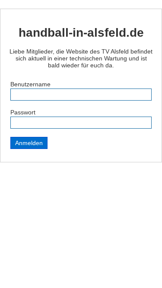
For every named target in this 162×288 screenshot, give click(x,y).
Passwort (22, 112)
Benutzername (30, 84)
